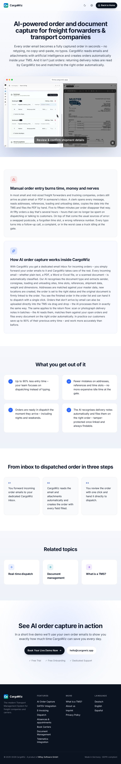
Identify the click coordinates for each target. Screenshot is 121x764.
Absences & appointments (44, 721)
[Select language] (92, 5)
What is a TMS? (74, 701)
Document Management (44, 733)
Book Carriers (44, 726)
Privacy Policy (73, 714)
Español (99, 710)
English (98, 706)
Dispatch (41, 714)
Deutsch (99, 701)
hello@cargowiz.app (81, 650)
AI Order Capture (46, 701)
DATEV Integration (46, 706)
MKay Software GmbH (48, 757)
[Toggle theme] (85, 5)
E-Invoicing (43, 710)
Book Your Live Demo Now (43, 650)
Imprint (69, 710)
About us (70, 706)
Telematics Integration (42, 740)
